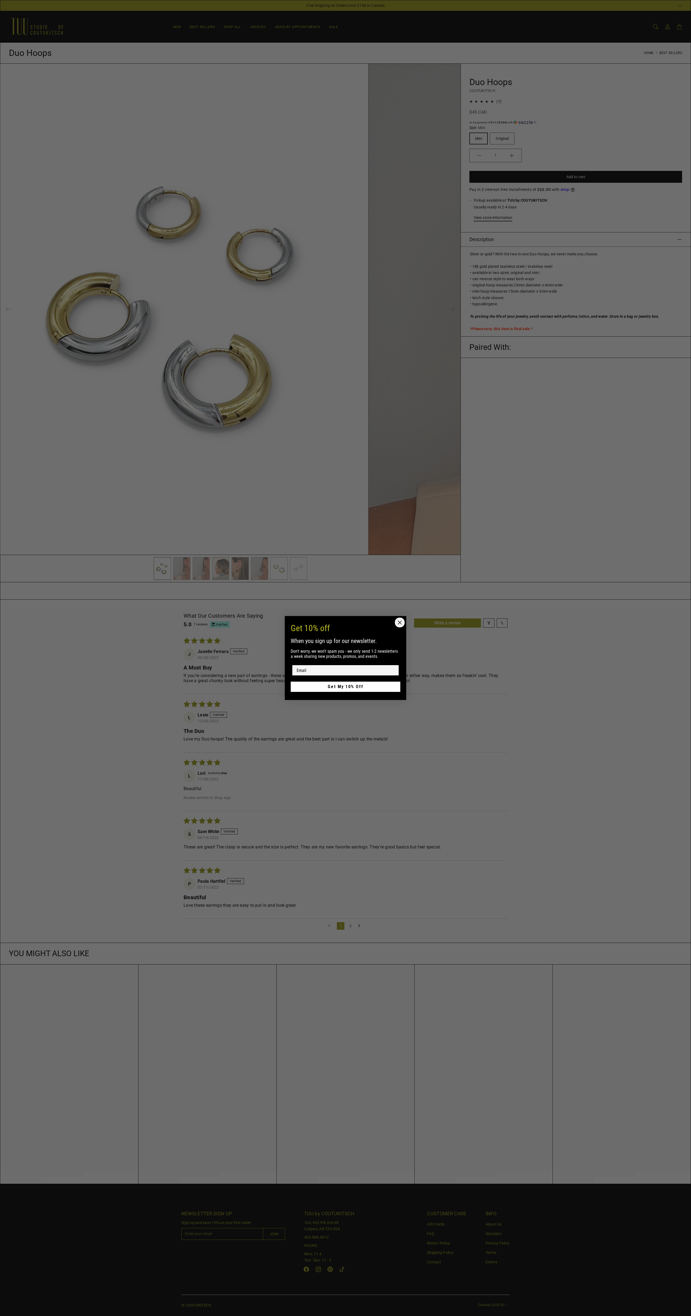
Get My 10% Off (345, 686)
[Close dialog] (399, 622)
